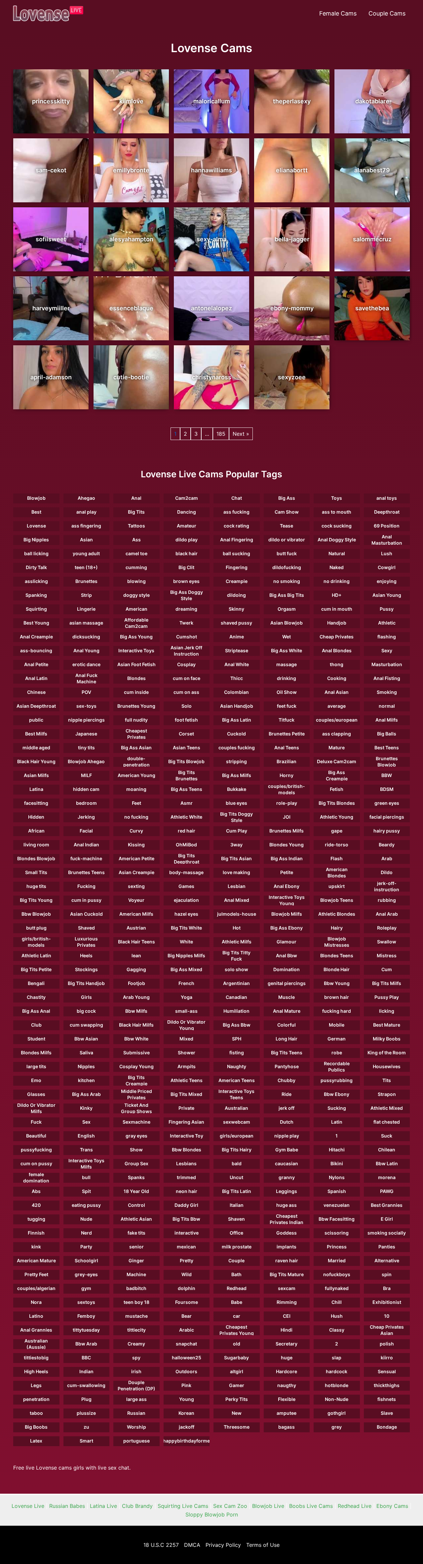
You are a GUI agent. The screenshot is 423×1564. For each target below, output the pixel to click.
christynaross (211, 377)
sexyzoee (292, 377)
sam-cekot (51, 170)
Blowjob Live (268, 1506)
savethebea (372, 308)
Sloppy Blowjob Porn (211, 1514)
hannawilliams (211, 170)
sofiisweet (51, 239)
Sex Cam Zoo (230, 1506)
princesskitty (51, 101)
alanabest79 (372, 170)
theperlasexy (292, 101)
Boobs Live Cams (311, 1506)
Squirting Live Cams (183, 1506)
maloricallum (211, 101)
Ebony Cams (392, 1506)
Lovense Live (28, 1506)
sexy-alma (211, 239)
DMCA (192, 1545)
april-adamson (51, 377)
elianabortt (292, 170)
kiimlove (131, 101)
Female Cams (338, 13)
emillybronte (131, 170)
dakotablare (372, 101)
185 (220, 433)
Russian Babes (67, 1506)
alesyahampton (131, 239)
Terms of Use (263, 1545)
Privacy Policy (223, 1545)
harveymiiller (51, 308)
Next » (241, 433)
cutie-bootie (131, 377)
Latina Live (103, 1506)
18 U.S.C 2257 (161, 1545)
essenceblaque (131, 308)
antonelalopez (211, 308)
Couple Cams (386, 13)
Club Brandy (137, 1506)
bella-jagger (292, 239)
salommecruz (372, 239)
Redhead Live (354, 1506)
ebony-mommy (292, 308)
